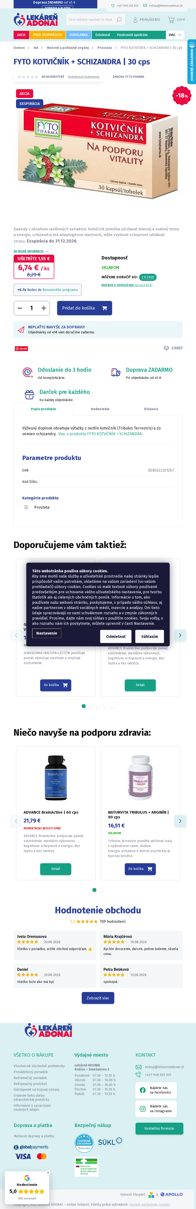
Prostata (41, 507)
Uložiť (23, 348)
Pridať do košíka (78, 308)
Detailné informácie (29, 251)
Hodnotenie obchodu (98, 910)
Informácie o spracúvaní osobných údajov (32, 1108)
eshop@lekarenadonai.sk (164, 1067)
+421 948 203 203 (158, 1075)
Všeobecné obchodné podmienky (39, 1066)
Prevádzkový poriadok (31, 1072)
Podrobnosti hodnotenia (83, 76)
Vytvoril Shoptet (132, 1195)
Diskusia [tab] (151, 409)
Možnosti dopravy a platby (34, 1136)
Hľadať (119, 19)
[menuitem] (21, 35)
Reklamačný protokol (30, 1084)
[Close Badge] (48, 1172)
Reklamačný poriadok (30, 1078)
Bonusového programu (60, 290)
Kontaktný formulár (159, 1128)
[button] (83, 706)
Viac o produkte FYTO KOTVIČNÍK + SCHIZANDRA (100, 434)
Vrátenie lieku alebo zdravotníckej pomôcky (31, 1098)
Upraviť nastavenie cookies (149, 1205)
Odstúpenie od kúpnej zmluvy (37, 1090)
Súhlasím (149, 636)
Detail (140, 685)
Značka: (128, 76)
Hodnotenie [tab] (100, 409)
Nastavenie (46, 633)
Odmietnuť (115, 636)
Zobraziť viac (98, 998)
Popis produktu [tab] (43, 409)
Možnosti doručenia (127, 285)
